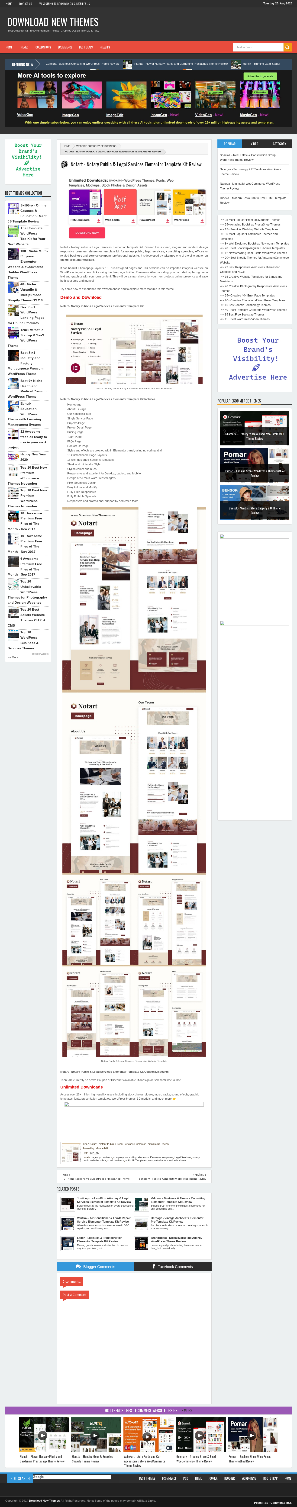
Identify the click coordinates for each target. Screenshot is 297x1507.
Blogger (229, 1478)
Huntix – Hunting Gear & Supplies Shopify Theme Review (220, 63)
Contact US (25, 4)
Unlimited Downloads (81, 1087)
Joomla (213, 1478)
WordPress (249, 1478)
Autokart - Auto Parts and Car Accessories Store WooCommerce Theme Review (144, 1461)
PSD (185, 1478)
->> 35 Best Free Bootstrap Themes (242, 314)
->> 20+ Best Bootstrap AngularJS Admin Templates (252, 248)
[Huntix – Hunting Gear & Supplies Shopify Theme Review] (96, 1451)
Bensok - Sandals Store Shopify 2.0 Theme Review (255, 473)
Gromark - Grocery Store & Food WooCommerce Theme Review (196, 1458)
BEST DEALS (86, 47)
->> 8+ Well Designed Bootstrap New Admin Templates (254, 243)
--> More (13, 657)
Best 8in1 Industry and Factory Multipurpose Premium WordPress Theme (25, 363)
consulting (130, 1157)
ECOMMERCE (65, 47)
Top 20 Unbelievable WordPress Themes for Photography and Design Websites (27, 592)
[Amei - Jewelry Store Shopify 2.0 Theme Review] (254, 518)
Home (9, 4)
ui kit (128, 1160)
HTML (198, 1478)
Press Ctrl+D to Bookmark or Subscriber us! (64, 4)
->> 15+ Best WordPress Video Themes (245, 319)
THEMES (24, 47)
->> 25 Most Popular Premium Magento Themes (250, 220)
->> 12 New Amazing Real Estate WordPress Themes (253, 253)
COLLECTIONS (43, 47)
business (107, 1157)
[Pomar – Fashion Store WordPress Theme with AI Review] (253, 1451)
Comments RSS (281, 1502)
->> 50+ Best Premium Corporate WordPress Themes (253, 310)
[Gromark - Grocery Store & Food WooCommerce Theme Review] (201, 1451)
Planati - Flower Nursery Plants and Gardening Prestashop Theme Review (122, 63)
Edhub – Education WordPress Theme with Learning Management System (24, 414)
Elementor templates (161, 1157)
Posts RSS (261, 1502)
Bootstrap (270, 1478)
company (118, 1157)
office (103, 1160)
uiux (150, 1160)
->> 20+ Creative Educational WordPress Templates (252, 300)
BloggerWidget (40, 653)
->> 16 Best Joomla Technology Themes (245, 305)
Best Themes (147, 1478)
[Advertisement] (254, 748)
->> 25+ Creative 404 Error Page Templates (247, 295)
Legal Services (182, 1157)
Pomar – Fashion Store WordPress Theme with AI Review (254, 436)
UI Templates (139, 1160)
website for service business (96, 146)
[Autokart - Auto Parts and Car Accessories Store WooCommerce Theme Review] (148, 1451)
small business (115, 1160)
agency (96, 1157)
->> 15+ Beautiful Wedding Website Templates (249, 229)
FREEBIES (105, 47)
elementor (143, 1157)
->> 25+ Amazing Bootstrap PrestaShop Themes (250, 224)
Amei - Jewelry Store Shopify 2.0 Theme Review (254, 508)
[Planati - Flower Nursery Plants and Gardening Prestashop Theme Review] (44, 1451)
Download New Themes (52, 21)
